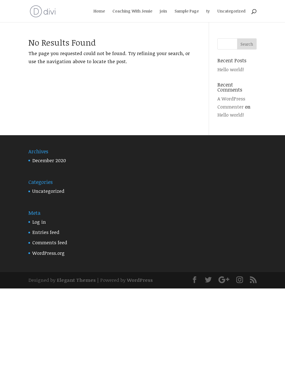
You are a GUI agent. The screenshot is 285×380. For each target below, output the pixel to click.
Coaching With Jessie (132, 11)
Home (99, 11)
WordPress (140, 280)
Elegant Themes (76, 280)
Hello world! (230, 69)
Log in (39, 222)
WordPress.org (48, 253)
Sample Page (187, 11)
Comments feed (49, 242)
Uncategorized (231, 11)
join (163, 11)
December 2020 (49, 160)
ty (208, 11)
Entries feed (45, 232)
